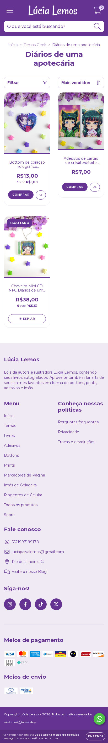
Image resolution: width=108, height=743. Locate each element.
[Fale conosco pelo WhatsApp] (99, 719)
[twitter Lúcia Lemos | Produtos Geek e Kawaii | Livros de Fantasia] (56, 604)
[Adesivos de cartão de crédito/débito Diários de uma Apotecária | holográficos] (95, 187)
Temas (10, 425)
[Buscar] (97, 26)
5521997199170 (25, 542)
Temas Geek (35, 44)
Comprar (75, 187)
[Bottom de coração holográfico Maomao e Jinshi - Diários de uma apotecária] (41, 195)
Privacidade (68, 432)
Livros (9, 435)
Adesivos (12, 445)
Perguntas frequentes (78, 422)
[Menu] (10, 10)
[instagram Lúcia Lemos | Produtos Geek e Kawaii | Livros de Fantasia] (10, 604)
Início (13, 44)
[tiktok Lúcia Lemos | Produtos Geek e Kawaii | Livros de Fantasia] (41, 604)
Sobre (9, 514)
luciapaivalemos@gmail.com (38, 551)
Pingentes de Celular (23, 495)
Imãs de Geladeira (20, 485)
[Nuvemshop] (20, 723)
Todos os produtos (20, 505)
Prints (9, 465)
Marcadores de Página (24, 475)
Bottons (11, 455)
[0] (97, 11)
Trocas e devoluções (76, 441)
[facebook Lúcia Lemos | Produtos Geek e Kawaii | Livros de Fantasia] (25, 604)
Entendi (95, 736)
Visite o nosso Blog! (29, 571)
